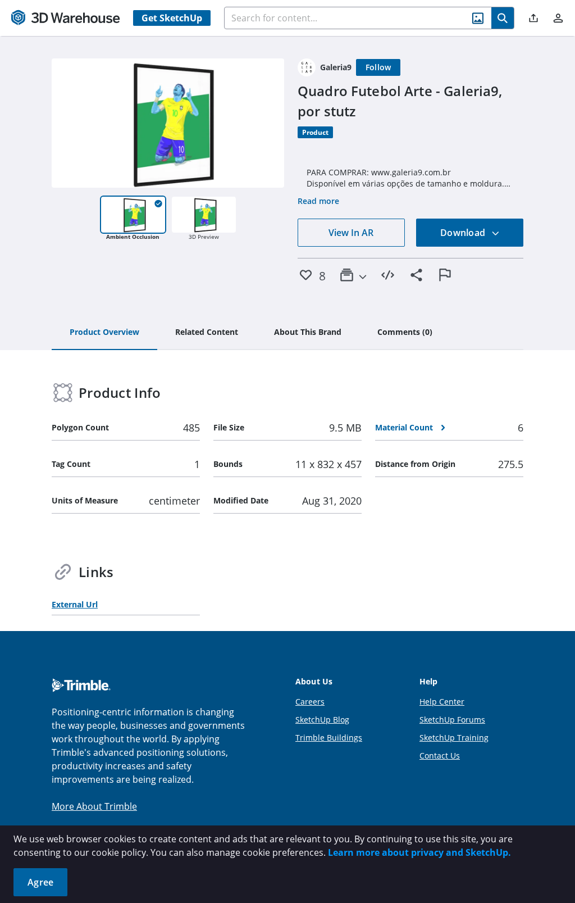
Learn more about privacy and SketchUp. (419, 852)
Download (463, 232)
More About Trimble (94, 806)
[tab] (104, 332)
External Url (75, 604)
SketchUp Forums (452, 719)
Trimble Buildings (328, 737)
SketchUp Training (454, 737)
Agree (40, 882)
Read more (318, 201)
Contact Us (439, 755)
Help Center (441, 701)
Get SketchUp (172, 18)
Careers (310, 701)
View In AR (350, 232)
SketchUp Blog (322, 719)
